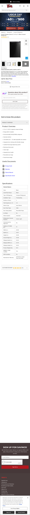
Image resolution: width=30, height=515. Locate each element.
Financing (4, 491)
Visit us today (16, 1)
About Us (4, 489)
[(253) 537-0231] (24, 6)
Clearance (4, 482)
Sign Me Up (15, 467)
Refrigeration (9, 32)
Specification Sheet (10, 175)
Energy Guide (8, 166)
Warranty (7, 169)
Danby (8, 81)
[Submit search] (26, 10)
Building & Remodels (7, 486)
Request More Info (16, 86)
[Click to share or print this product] (26, 40)
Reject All (8, 512)
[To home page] (9, 6)
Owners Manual (9, 172)
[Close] (27, 497)
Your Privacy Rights (15, 508)
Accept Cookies (21, 512)
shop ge (21, 28)
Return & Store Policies (7, 495)
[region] (15, 505)
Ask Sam (15, 101)
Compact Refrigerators (18, 32)
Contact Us (4, 493)
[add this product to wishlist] (26, 44)
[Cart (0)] (27, 6)
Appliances (3, 32)
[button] (2, 6)
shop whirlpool (11, 28)
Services (3, 488)
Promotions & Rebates (7, 484)
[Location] (20, 6)
